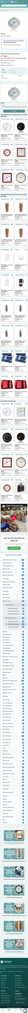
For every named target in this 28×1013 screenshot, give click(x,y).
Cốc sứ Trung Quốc (7, 705)
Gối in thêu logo (6, 717)
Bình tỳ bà (5, 678)
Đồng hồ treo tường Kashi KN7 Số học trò (7, 160)
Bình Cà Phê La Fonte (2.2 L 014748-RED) (21, 291)
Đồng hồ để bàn (9, 605)
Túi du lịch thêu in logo (8, 807)
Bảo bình (5, 631)
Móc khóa (5, 750)
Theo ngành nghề (18, 982)
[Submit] (25, 6)
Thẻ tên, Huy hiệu (7, 802)
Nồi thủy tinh (6, 760)
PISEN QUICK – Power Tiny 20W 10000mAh (7, 265)
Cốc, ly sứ (3, 985)
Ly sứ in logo (6, 578)
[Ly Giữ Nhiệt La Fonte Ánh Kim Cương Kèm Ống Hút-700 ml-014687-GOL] (7, 207)
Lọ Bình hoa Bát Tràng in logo (10, 680)
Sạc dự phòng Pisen (5, 249)
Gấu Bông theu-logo (8, 711)
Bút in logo (5, 696)
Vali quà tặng (6, 785)
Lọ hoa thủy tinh (7, 742)
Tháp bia (5, 799)
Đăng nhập (14, 58)
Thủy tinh (17, 249)
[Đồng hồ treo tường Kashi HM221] (21, 152)
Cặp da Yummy (18, 479)
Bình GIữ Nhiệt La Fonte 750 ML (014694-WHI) (6, 316)
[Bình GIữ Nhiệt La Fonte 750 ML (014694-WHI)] (7, 308)
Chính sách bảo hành (5, 1000)
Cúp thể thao (6, 659)
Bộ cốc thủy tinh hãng (8, 683)
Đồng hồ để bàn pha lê (13, 614)
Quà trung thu (6, 782)
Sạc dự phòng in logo (8, 792)
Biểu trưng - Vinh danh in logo (10, 656)
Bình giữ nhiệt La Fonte (6, 199)
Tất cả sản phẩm (4, 987)
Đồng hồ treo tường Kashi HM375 (7, 186)
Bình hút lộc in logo (7, 669)
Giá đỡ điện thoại (7, 714)
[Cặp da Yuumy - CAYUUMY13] (21, 488)
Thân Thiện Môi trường (8, 650)
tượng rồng (5, 813)
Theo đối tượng (18, 978)
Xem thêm (14, 111)
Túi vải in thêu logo (7, 810)
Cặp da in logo (6, 699)
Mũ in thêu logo (6, 754)
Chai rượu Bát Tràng (7, 703)
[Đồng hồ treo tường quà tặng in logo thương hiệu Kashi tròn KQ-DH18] (7, 437)
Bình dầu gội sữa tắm (8, 662)
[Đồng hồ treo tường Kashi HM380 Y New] (7, 127)
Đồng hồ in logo (4, 9)
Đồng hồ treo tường (14, 9)
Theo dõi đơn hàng (5, 998)
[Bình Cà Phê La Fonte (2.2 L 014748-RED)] (21, 283)
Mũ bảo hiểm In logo (8, 757)
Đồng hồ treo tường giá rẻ (14, 621)
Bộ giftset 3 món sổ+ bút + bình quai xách (7, 392)
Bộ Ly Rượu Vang (7, 687)
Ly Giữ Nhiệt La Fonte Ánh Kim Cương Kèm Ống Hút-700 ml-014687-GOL (7, 215)
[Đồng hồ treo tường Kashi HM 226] (21, 178)
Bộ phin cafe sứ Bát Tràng (9, 582)
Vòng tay (5, 822)
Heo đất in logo (6, 720)
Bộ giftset (3, 982)
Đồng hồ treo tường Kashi (6, 119)
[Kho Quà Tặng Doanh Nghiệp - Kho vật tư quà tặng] (14, 1)
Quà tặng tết (6, 594)
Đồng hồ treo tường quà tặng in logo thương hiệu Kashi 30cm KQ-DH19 (20, 420)
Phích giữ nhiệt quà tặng (9, 767)
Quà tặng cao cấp (7, 634)
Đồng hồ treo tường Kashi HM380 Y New (7, 135)
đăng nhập (10, 44)
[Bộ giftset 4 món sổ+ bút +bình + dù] (7, 359)
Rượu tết (5, 779)
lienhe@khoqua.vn (19, 996)
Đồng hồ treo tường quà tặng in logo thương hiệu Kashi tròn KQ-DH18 (6, 445)
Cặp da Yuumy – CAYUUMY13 (18, 496)
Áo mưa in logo (6, 597)
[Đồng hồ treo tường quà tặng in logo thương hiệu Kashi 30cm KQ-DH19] (21, 412)
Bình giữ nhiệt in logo (8, 575)
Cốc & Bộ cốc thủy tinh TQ (9, 689)
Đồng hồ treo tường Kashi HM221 (21, 160)
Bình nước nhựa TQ (7, 572)
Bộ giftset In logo (5, 376)
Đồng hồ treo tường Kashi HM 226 (21, 186)
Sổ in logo (5, 796)
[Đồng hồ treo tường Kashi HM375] (7, 178)
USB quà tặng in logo (8, 816)
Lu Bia (4, 748)
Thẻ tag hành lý (6, 642)
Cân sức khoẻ (6, 640)
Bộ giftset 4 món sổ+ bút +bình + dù (6, 367)
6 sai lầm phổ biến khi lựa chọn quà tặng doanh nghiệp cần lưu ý (14, 861)
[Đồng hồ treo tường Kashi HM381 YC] (21, 127)
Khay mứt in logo (7, 736)
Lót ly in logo (6, 745)
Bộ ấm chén (3, 980)
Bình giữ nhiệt (4, 978)
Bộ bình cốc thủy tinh (8, 587)
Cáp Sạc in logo (6, 653)
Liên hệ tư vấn (4, 993)
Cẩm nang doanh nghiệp (20, 987)
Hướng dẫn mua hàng (5, 995)
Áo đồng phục (6, 729)
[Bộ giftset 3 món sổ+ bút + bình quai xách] (7, 384)
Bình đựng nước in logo (8, 665)
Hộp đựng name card (8, 726)
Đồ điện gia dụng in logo (9, 773)
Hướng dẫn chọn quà (19, 985)
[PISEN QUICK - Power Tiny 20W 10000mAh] (7, 257)
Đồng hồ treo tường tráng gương (14, 627)
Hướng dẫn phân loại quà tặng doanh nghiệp (14, 897)
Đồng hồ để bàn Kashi (13, 611)
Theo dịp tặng (18, 980)
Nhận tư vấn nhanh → (20, 1002)
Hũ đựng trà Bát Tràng (8, 565)
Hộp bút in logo (6, 584)
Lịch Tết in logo (6, 739)
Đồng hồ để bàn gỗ (13, 608)
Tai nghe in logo (6, 648)
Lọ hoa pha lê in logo (8, 645)
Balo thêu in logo (7, 672)
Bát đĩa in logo (6, 569)
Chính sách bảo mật (5, 1002)
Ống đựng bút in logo (8, 763)
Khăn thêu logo (6, 732)
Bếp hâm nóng (6, 637)
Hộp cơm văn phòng (8, 723)
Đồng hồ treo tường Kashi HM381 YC (21, 135)
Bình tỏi (4, 675)
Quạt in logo (6, 789)
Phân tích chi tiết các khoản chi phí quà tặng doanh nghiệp (14, 879)
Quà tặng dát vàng (7, 770)
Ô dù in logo (6, 591)
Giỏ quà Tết (5, 776)
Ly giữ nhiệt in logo (7, 563)
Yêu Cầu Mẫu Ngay (14, 548)
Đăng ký (3, 58)
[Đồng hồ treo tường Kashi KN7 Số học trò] (7, 152)
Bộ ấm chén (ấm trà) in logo (9, 559)
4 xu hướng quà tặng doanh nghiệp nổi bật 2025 (14, 933)
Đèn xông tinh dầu (7, 708)
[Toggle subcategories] (26, 559)
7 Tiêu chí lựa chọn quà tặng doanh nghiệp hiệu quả (14, 951)
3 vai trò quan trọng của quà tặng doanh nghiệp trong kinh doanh (14, 915)
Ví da (4, 820)
